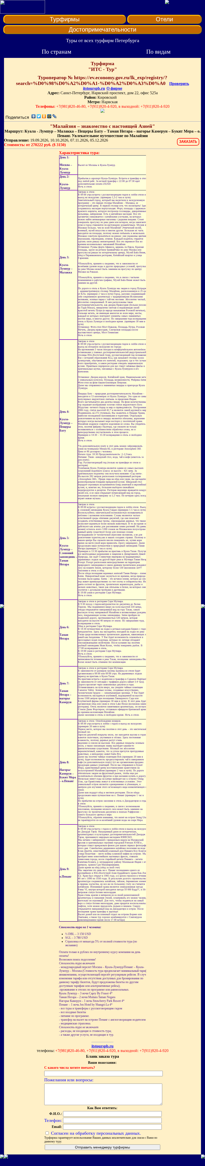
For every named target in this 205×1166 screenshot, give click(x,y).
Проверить (179, 83)
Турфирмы (65, 19)
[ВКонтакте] (33, 116)
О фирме (114, 88)
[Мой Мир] (49, 116)
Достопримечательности (102, 29)
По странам (56, 51)
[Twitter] (39, 116)
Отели (164, 19)
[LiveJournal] (54, 116)
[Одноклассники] (44, 116)
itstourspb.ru (94, 88)
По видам (158, 51)
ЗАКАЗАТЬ (188, 142)
